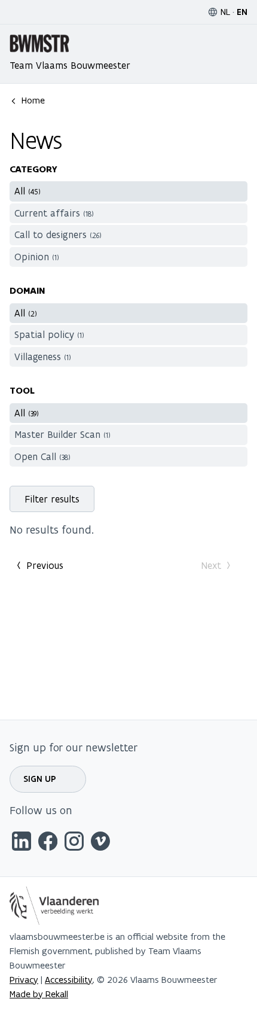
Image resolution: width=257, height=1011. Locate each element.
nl (225, 11)
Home (33, 100)
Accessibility (69, 979)
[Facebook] (48, 843)
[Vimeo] (100, 843)
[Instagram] (74, 843)
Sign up (39, 779)
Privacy (24, 979)
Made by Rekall (39, 994)
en (242, 12)
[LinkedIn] (21, 843)
